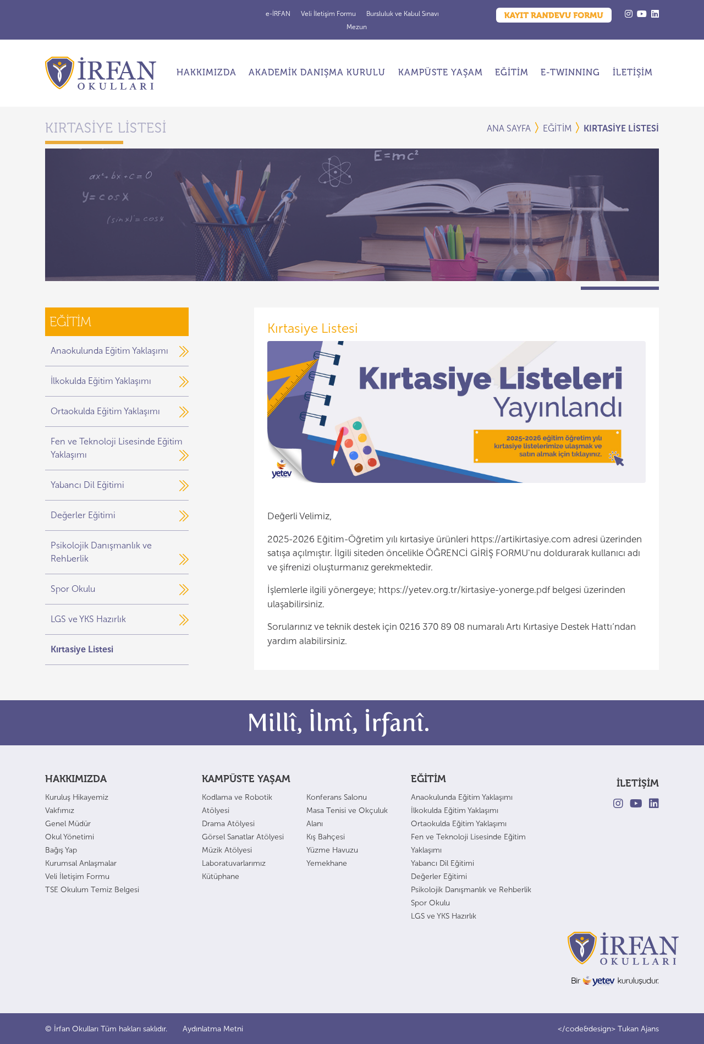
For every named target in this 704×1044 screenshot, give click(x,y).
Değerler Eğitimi (83, 515)
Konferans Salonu (336, 797)
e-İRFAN (279, 14)
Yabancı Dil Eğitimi (87, 485)
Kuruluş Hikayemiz (76, 797)
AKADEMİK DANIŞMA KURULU (317, 72)
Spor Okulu (73, 589)
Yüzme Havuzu (332, 850)
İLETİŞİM (633, 72)
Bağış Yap (61, 850)
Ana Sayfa (509, 128)
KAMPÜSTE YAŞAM (440, 72)
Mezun (356, 27)
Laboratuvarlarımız (234, 863)
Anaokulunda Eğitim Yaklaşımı (109, 350)
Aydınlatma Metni (213, 1029)
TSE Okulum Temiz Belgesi (92, 889)
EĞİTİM (512, 72)
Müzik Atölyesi (227, 850)
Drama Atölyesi (228, 823)
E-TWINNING (570, 72)
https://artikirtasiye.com (521, 539)
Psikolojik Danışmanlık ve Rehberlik (471, 889)
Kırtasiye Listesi (82, 649)
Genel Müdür (68, 823)
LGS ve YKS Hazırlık (88, 619)
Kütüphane (220, 876)
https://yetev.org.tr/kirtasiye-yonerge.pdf (464, 589)
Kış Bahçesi (325, 837)
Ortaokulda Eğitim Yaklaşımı (105, 411)
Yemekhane (326, 863)
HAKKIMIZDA (207, 72)
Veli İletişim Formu (329, 14)
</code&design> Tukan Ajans (608, 1029)
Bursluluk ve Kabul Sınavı (402, 14)
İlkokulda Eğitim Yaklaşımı (101, 381)
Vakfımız (59, 810)
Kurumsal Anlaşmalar (81, 863)
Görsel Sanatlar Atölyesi (243, 837)
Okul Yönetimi (69, 837)
